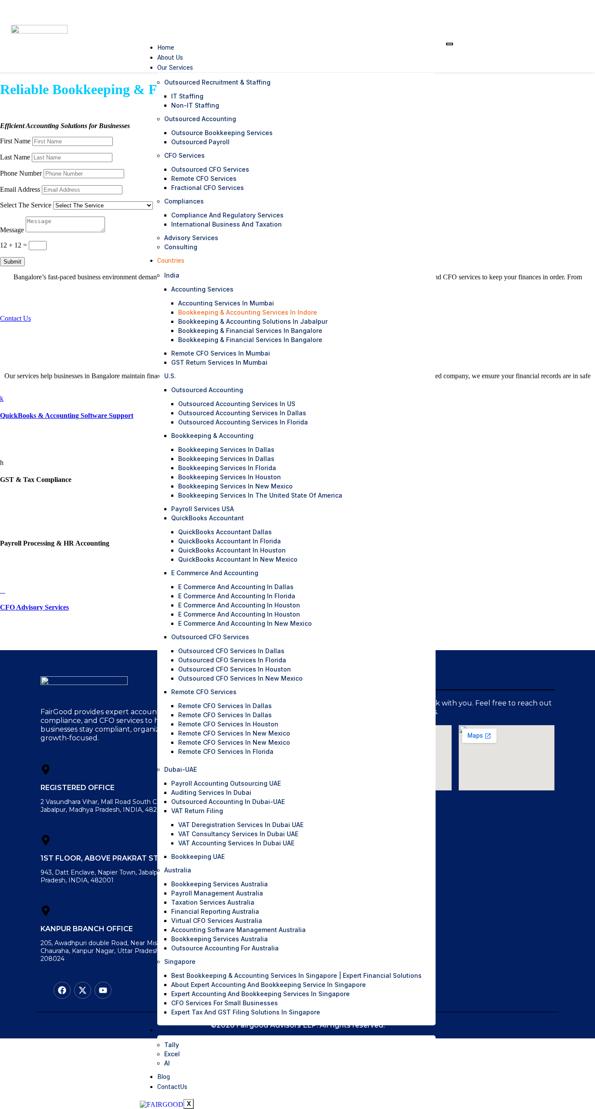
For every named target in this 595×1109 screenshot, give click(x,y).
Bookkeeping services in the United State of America (260, 495)
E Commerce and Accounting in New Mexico (245, 623)
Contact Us (15, 318)
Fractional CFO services (207, 187)
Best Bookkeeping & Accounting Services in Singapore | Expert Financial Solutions (296, 975)
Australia (177, 870)
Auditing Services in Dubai (211, 792)
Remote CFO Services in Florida (226, 751)
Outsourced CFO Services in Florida (232, 660)
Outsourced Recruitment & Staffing (217, 82)
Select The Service (25, 205)
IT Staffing (187, 96)
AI (167, 1063)
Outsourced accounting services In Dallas (242, 413)
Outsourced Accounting (200, 118)
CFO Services (184, 155)
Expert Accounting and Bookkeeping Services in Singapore (260, 993)
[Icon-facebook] (520, 10)
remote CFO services (204, 178)
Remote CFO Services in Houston (228, 724)
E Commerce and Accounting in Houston (239, 605)
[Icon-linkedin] (531, 10)
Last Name (15, 157)
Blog (163, 1077)
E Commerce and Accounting (214, 573)
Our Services (175, 67)
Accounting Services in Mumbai (226, 303)
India (171, 275)
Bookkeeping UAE (198, 856)
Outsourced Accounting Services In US (236, 403)
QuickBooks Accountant (207, 518)
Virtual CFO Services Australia (216, 920)
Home (165, 47)
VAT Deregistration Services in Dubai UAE (241, 824)
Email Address (20, 189)
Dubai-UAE (180, 769)
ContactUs (172, 1087)
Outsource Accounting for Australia (225, 948)
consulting (180, 247)
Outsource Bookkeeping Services (222, 132)
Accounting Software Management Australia (238, 929)
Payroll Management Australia (217, 893)
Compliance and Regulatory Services (227, 215)
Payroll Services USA (202, 508)
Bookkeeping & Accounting (212, 435)
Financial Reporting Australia (215, 911)
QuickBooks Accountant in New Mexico (238, 559)
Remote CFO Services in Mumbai (220, 353)
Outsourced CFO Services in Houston (234, 669)
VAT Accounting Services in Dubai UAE (236, 843)
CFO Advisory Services (34, 607)
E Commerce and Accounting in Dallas (236, 586)
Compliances (184, 201)
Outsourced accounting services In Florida (243, 422)
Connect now (554, 46)
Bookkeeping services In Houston (229, 477)
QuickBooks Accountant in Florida (229, 541)
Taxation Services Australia (212, 902)
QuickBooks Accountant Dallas (225, 532)
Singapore (180, 961)
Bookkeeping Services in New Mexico (235, 486)
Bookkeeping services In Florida (227, 467)
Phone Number (21, 173)
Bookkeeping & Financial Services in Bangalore (250, 330)
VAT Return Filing (197, 810)
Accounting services (202, 289)
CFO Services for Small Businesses (224, 1003)
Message (12, 230)
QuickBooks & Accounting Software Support (66, 415)
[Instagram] (542, 10)
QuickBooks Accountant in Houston (232, 550)
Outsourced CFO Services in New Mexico (240, 678)
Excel (172, 1054)
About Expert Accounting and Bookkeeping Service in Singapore (268, 984)
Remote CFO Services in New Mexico (234, 733)
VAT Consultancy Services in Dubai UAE (238, 834)
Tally (171, 1044)
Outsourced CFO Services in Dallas (231, 651)
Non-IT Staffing (195, 105)
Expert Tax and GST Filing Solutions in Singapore (245, 1012)
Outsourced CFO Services (210, 169)
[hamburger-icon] (449, 44)
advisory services (191, 237)
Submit (12, 261)
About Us (170, 57)
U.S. (170, 376)
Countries (170, 260)
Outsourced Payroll (200, 142)
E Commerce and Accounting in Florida (236, 596)
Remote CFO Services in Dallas (225, 705)
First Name (15, 141)
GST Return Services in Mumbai (219, 362)
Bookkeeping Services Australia (219, 884)
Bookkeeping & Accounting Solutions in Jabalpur (253, 321)
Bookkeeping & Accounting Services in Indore (247, 312)
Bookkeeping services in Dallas (226, 449)
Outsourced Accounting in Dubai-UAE (228, 801)
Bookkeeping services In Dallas (226, 458)
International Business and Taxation (226, 224)
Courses (168, 1030)
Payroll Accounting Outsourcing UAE (226, 783)
